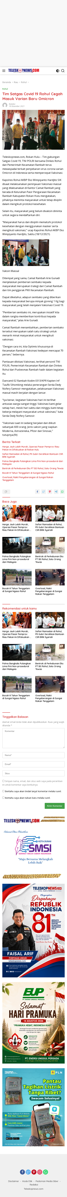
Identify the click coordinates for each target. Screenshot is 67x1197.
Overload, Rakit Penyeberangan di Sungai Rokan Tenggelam (27, 479)
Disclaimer (13, 1181)
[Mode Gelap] (58, 70)
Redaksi (12, 104)
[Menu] (4, 70)
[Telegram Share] (56, 491)
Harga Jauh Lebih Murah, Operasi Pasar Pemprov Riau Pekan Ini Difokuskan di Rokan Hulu (30, 448)
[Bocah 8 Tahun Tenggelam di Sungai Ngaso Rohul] (17, 577)
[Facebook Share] (37, 491)
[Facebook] (22, 1172)
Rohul (5, 88)
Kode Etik (27, 1181)
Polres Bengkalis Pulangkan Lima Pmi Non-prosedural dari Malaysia (32, 462)
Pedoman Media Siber (47, 1181)
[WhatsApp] (45, 1172)
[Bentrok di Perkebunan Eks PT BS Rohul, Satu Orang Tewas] (50, 545)
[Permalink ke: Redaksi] (4, 104)
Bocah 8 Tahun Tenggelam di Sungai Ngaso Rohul (28, 473)
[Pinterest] (33, 1172)
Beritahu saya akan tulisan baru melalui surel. (27, 797)
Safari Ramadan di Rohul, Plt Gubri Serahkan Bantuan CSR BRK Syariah (32, 455)
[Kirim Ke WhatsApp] (62, 491)
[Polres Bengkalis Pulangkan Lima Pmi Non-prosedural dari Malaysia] (17, 545)
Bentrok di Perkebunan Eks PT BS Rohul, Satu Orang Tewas (33, 468)
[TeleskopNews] (23, 71)
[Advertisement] (33, 33)
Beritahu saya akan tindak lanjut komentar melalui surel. (33, 791)
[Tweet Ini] (43, 491)
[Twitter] (28, 1172)
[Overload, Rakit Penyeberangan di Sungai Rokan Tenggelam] (50, 577)
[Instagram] (39, 1172)
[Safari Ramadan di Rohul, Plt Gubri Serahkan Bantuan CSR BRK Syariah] (50, 513)
